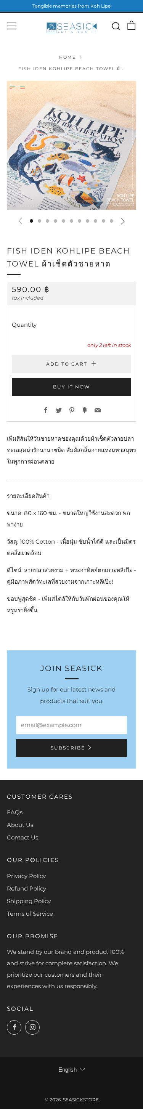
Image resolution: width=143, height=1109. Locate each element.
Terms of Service (30, 913)
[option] (71, 145)
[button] (31, 221)
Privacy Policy (26, 875)
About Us (20, 824)
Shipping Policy (29, 901)
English (67, 1069)
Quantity (24, 324)
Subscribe (68, 748)
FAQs (14, 812)
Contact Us (22, 837)
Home (67, 57)
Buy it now (71, 387)
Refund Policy (26, 888)
